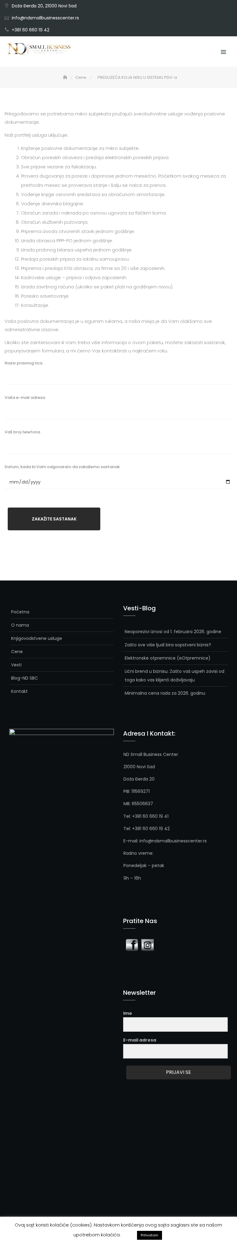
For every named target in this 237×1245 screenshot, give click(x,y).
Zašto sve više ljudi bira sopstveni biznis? (168, 645)
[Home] (66, 77)
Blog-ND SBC (24, 678)
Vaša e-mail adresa (25, 397)
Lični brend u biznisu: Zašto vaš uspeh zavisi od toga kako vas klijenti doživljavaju (174, 675)
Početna (20, 612)
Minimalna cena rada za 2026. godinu (165, 693)
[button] (128, 1232)
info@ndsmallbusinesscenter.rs (45, 18)
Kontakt (19, 691)
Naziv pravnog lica (23, 363)
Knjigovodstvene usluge (36, 638)
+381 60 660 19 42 (30, 30)
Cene (17, 652)
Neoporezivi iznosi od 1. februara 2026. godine (173, 632)
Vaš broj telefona (22, 432)
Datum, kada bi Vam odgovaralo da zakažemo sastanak (62, 467)
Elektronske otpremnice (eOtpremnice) (167, 658)
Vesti (16, 665)
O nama (20, 625)
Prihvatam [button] (149, 1235)
